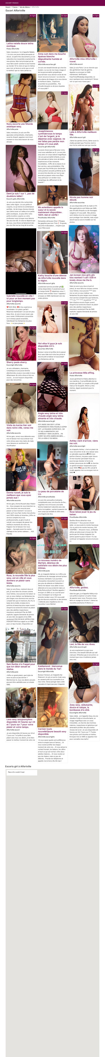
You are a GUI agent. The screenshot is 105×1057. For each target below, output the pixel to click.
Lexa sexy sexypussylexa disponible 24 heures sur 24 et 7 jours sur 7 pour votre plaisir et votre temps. (21, 723)
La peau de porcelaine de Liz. (51, 492)
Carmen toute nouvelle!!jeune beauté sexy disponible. (52, 731)
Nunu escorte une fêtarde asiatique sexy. (20, 125)
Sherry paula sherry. (17, 362)
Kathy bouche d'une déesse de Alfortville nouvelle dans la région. (52, 278)
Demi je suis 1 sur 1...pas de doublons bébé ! (20, 194)
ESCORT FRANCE (12, 3)
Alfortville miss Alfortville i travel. (83, 60)
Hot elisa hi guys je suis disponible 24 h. (50, 344)
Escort (8, 7)
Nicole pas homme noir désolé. (81, 198)
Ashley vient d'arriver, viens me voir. (84, 442)
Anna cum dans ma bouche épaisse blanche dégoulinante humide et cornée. (52, 58)
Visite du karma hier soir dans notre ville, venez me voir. (20, 428)
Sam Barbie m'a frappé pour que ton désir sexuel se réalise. (21, 667)
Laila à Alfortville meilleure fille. (83, 133)
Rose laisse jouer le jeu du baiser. (83, 513)
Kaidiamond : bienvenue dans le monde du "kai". (50, 667)
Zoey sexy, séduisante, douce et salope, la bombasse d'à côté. (81, 707)
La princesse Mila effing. (82, 373)
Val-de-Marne (25, 7)
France (15, 7)
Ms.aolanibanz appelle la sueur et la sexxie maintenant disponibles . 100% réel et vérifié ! (50, 211)
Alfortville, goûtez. (79, 587)
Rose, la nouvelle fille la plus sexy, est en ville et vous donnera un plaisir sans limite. (21, 579)
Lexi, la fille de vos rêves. (82, 644)
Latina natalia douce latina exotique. (20, 44)
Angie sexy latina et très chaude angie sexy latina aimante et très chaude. (50, 416)
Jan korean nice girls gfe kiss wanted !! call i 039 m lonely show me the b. (83, 277)
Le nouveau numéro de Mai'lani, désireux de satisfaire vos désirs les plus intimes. (52, 564)
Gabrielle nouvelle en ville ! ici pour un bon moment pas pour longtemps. (21, 298)
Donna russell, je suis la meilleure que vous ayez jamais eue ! (19, 495)
